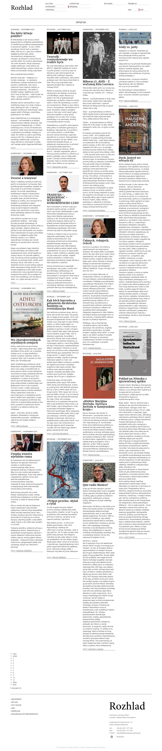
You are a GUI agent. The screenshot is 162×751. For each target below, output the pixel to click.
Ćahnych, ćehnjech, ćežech (96, 242)
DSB (141, 10)
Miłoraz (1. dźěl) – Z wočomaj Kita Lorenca (98, 83)
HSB (129, 10)
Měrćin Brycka (22, 426)
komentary (16, 153)
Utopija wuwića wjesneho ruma (21, 455)
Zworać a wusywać (24, 178)
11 (14, 680)
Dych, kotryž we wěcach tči (130, 159)
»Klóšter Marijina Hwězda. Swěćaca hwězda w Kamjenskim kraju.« (99, 405)
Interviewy (50, 6)
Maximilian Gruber (59, 167)
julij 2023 (97, 353)
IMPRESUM (15, 711)
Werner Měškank (59, 557)
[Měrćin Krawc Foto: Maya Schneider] (63, 183)
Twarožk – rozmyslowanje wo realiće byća (60, 59)
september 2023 (63, 296)
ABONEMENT (16, 699)
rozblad (50, 296)
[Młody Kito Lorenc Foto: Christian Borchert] (99, 55)
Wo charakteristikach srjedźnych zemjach (26, 341)
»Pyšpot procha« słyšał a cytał (62, 502)
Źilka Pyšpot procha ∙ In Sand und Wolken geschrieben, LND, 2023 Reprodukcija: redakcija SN (63, 530)
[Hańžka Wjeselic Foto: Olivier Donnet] (27, 165)
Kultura (49, 3)
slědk (15, 656)
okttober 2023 (64, 29)
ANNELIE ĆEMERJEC (24, 550)
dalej (15, 682)
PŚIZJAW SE (132, 3)
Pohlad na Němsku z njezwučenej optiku (133, 380)
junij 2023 (133, 29)
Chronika (49, 10)
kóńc (14, 684)
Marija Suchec (94, 455)
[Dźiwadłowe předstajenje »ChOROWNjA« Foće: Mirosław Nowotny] (63, 43)
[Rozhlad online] (22, 6)
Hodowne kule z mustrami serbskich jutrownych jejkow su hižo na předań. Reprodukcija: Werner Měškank (135, 74)
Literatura (74, 3)
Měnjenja (73, 6)
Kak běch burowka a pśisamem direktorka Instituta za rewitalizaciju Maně (62, 304)
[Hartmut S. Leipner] (99, 472)
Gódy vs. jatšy (128, 47)
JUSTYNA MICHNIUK (60, 433)
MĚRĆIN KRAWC (58, 291)
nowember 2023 (28, 288)
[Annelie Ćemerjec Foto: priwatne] (27, 442)
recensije (15, 288)
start (14, 653)
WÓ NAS (14, 702)
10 (14, 677)
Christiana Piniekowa (96, 210)
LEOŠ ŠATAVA (129, 537)
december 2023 (27, 29)
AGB (13, 708)
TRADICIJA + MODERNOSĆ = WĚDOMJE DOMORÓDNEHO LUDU (63, 199)
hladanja (15, 29)
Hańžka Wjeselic (94, 348)
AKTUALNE (108, 3)
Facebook (120, 736)
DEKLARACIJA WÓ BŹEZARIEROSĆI (24, 714)
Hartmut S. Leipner (99, 567)
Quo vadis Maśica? (95, 485)
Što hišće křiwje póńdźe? (21, 34)
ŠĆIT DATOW (16, 705)
